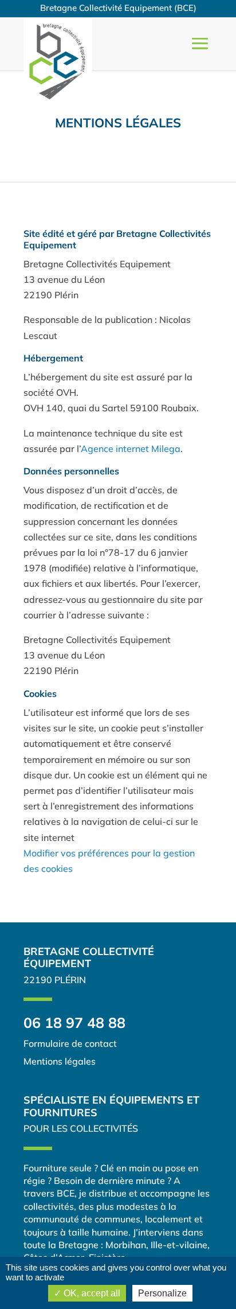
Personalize (162, 1293)
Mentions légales (118, 123)
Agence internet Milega (130, 448)
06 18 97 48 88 (74, 1022)
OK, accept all (90, 1293)
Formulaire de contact (70, 1043)
